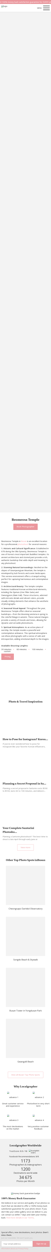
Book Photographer (25, 526)
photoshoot (23, 544)
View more (25, 847)
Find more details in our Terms (20, 1217)
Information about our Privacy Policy (14, 1248)
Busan (24, 541)
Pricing (8, 656)
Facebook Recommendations (24, 1156)
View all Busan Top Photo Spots (25, 1074)
